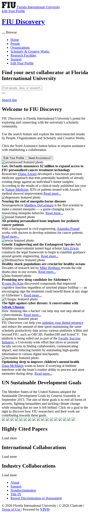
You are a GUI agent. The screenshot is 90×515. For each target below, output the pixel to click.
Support (15, 59)
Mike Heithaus (50, 268)
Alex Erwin (70, 248)
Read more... (52, 193)
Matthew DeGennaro (39, 205)
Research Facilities (23, 55)
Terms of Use (11, 509)
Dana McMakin (13, 366)
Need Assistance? (39, 158)
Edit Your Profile (22, 63)
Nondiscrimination (23, 490)
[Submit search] (3, 93)
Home (14, 40)
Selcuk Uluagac (13, 307)
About (14, 482)
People (15, 43)
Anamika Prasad (68, 229)
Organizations (20, 47)
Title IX (15, 494)
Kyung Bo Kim (12, 283)
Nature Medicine (16, 189)
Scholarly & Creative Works (29, 51)
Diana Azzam (27, 174)
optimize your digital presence (62, 322)
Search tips (9, 100)
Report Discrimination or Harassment (36, 498)
